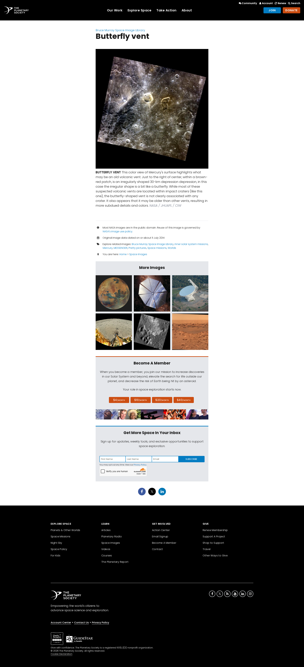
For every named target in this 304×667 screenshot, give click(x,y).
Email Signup (160, 536)
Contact (157, 549)
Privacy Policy (140, 464)
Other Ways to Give (215, 555)
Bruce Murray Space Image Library (120, 30)
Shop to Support (213, 543)
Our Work (115, 10)
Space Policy (59, 549)
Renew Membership (215, 530)
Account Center (61, 622)
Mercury (108, 248)
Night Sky (56, 543)
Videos (105, 549)
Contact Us (81, 622)
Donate (291, 10)
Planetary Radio (111, 536)
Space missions (157, 248)
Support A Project (214, 536)
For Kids (55, 555)
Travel (206, 549)
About (187, 10)
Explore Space (140, 10)
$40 (183, 400)
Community (249, 3)
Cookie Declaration (61, 654)
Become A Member (164, 543)
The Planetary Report (114, 562)
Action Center (161, 530)
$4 (119, 400)
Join (272, 10)
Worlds (172, 248)
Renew (282, 3)
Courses (106, 555)
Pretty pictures (137, 248)
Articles (106, 530)
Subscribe (191, 459)
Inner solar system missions (191, 244)
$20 (162, 400)
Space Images (138, 254)
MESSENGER (120, 248)
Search (295, 3)
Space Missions (60, 536)
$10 (140, 400)
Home (123, 254)
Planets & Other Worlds (65, 530)
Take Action (166, 10)
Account (267, 3)
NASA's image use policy (117, 231)
